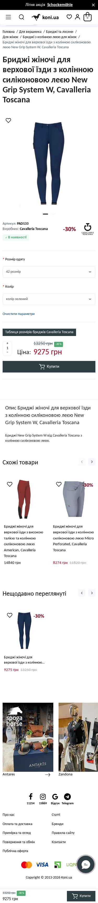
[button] (81, 461)
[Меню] (8, 17)
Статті (56, 815)
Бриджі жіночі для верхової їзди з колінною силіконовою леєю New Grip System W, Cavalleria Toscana (23, 660)
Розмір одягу (15, 259)
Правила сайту (63, 833)
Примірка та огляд (17, 833)
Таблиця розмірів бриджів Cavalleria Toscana (39, 332)
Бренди (58, 824)
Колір (9, 287)
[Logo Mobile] (45, 17)
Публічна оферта (15, 851)
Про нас (9, 815)
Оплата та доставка (17, 824)
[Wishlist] (8, 120)
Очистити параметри (19, 314)
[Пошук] (21, 17)
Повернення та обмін (19, 842)
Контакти (59, 842)
